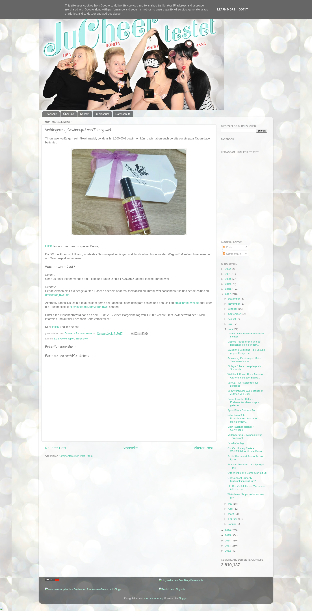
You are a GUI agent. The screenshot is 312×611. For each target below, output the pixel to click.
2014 (228, 540)
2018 (228, 289)
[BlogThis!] (136, 333)
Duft (56, 338)
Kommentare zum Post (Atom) (76, 455)
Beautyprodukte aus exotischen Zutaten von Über (245, 392)
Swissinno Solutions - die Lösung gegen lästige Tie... (246, 351)
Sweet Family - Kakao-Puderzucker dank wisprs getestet (243, 402)
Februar (233, 518)
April (231, 508)
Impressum (102, 113)
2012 (228, 550)
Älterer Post (203, 448)
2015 (228, 535)
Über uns (68, 113)
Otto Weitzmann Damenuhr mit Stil (247, 472)
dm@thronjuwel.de (57, 294)
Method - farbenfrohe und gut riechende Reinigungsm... (244, 343)
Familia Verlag (236, 443)
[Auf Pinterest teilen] (146, 333)
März (231, 513)
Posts (228, 247)
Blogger (183, 598)
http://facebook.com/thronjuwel (89, 306)
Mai (230, 503)
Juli (230, 323)
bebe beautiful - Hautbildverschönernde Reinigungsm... (242, 418)
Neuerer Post (55, 448)
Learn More (226, 9)
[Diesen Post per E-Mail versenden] (133, 333)
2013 (228, 545)
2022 (228, 268)
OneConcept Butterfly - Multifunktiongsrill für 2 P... (244, 479)
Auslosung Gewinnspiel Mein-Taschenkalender (244, 360)
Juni (230, 329)
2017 (228, 294)
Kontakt (84, 113)
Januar (232, 523)
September (234, 313)
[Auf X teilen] (139, 333)
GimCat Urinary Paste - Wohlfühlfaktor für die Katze (245, 450)
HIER (48, 246)
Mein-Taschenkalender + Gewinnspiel (242, 428)
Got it (243, 9)
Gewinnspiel (67, 338)
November (234, 303)
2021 (228, 273)
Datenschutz (122, 113)
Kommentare (233, 253)
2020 (228, 278)
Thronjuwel (82, 338)
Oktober (233, 308)
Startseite (51, 113)
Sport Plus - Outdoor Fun (242, 410)
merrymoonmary (153, 598)
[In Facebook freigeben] (143, 333)
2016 (228, 530)
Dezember (234, 298)
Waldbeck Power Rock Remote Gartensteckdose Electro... (245, 376)
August (232, 318)
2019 (228, 284)
